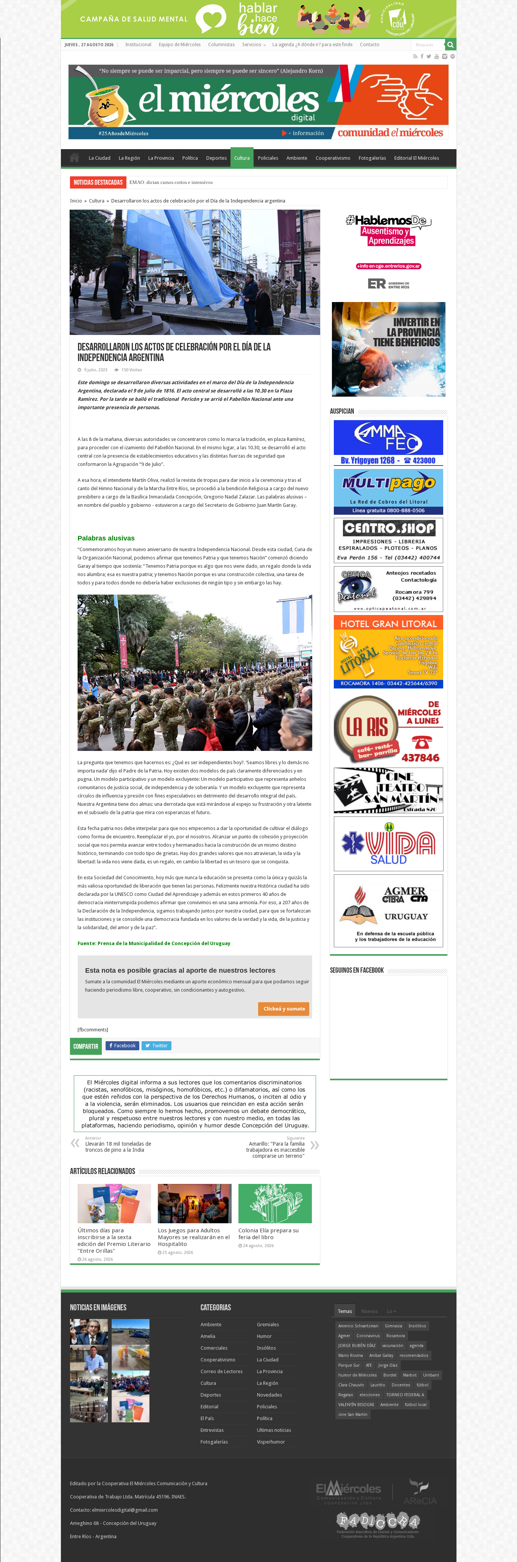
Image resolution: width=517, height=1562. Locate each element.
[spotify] (453, 56)
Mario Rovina (350, 1355)
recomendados (414, 1355)
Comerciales (214, 1348)
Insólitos (266, 1348)
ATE (369, 1365)
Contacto (370, 44)
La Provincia (161, 158)
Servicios (251, 44)
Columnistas (221, 44)
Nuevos (369, 1311)
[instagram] (444, 56)
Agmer (344, 1335)
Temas (345, 1311)
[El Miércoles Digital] (259, 100)
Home (74, 157)
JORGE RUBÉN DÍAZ (357, 1345)
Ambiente (297, 158)
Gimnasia (393, 1326)
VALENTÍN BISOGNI (356, 1404)
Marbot (410, 1375)
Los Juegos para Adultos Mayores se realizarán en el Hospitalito (194, 1237)
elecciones (370, 1394)
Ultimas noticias (274, 1430)
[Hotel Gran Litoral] (389, 651)
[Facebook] (422, 56)
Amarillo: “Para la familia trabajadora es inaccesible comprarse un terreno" (275, 1147)
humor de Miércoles (357, 1375)
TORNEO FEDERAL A (405, 1394)
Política (190, 158)
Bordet (390, 1375)
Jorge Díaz (388, 1365)
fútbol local (416, 1404)
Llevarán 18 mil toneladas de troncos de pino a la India (118, 1144)
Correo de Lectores (222, 1371)
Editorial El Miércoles (416, 158)
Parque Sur (349, 1365)
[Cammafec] (389, 442)
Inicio (76, 201)
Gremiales (268, 1324)
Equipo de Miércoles (180, 44)
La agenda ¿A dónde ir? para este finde (312, 44)
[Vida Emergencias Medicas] (389, 843)
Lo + (391, 1311)
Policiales (268, 158)
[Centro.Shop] (389, 540)
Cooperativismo (333, 158)
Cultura (242, 158)
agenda (417, 1345)
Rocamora (395, 1335)
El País (207, 1418)
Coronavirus (368, 1335)
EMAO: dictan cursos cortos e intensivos (171, 182)
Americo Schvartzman (358, 1326)
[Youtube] (437, 56)
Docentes (401, 1385)
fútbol (422, 1385)
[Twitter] (429, 56)
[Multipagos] (389, 491)
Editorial (209, 1406)
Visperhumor (271, 1442)
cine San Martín (353, 1414)
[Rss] (415, 56)
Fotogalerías (372, 158)
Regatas (345, 1394)
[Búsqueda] (450, 44)
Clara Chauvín (351, 1385)
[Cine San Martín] (389, 790)
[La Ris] (389, 727)
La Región (129, 158)
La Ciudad (100, 158)
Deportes (216, 158)
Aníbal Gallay (381, 1355)
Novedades (269, 1395)
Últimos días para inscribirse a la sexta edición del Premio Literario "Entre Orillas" (114, 1240)
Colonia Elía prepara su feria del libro (268, 1234)
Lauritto (378, 1385)
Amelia (208, 1336)
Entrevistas (212, 1430)
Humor (264, 1336)
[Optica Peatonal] (389, 589)
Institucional (138, 44)
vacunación (392, 1345)
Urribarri (431, 1375)
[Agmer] (389, 910)
